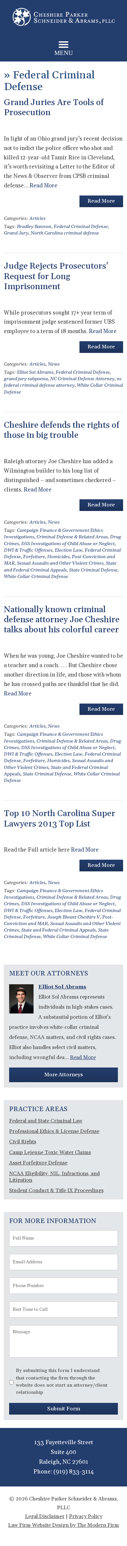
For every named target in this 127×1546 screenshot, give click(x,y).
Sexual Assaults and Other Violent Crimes (60, 563)
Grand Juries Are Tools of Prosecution (54, 107)
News (54, 364)
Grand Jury (16, 233)
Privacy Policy (85, 1516)
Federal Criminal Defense (81, 227)
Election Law (68, 550)
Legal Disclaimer (44, 1516)
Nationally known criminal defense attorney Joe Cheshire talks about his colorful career (62, 619)
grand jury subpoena (26, 379)
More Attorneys (63, 1074)
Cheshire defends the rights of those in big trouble (61, 430)
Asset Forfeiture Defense (38, 1163)
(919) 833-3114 (73, 1471)
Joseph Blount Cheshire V (73, 917)
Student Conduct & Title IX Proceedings (56, 1190)
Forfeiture (34, 557)
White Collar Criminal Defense (36, 577)
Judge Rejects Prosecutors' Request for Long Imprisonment (56, 276)
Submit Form (63, 1408)
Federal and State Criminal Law (45, 1121)
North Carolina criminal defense (65, 233)
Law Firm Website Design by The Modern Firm (63, 1525)
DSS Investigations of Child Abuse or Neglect (68, 544)
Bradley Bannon (34, 227)
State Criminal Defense (93, 570)
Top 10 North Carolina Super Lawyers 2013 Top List (59, 818)
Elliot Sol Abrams (35, 372)
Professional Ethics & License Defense (54, 1131)
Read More (43, 185)
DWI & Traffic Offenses (28, 550)
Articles (37, 219)
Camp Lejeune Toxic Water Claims (50, 1152)
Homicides (58, 557)
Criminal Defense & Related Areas (72, 537)
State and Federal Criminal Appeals (58, 930)
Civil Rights (22, 1141)
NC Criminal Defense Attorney (82, 379)
